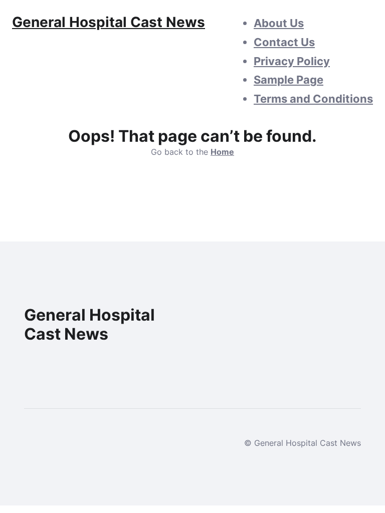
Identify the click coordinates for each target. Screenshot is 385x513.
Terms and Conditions (313, 98)
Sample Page (288, 79)
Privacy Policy (292, 61)
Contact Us (284, 42)
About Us (279, 23)
